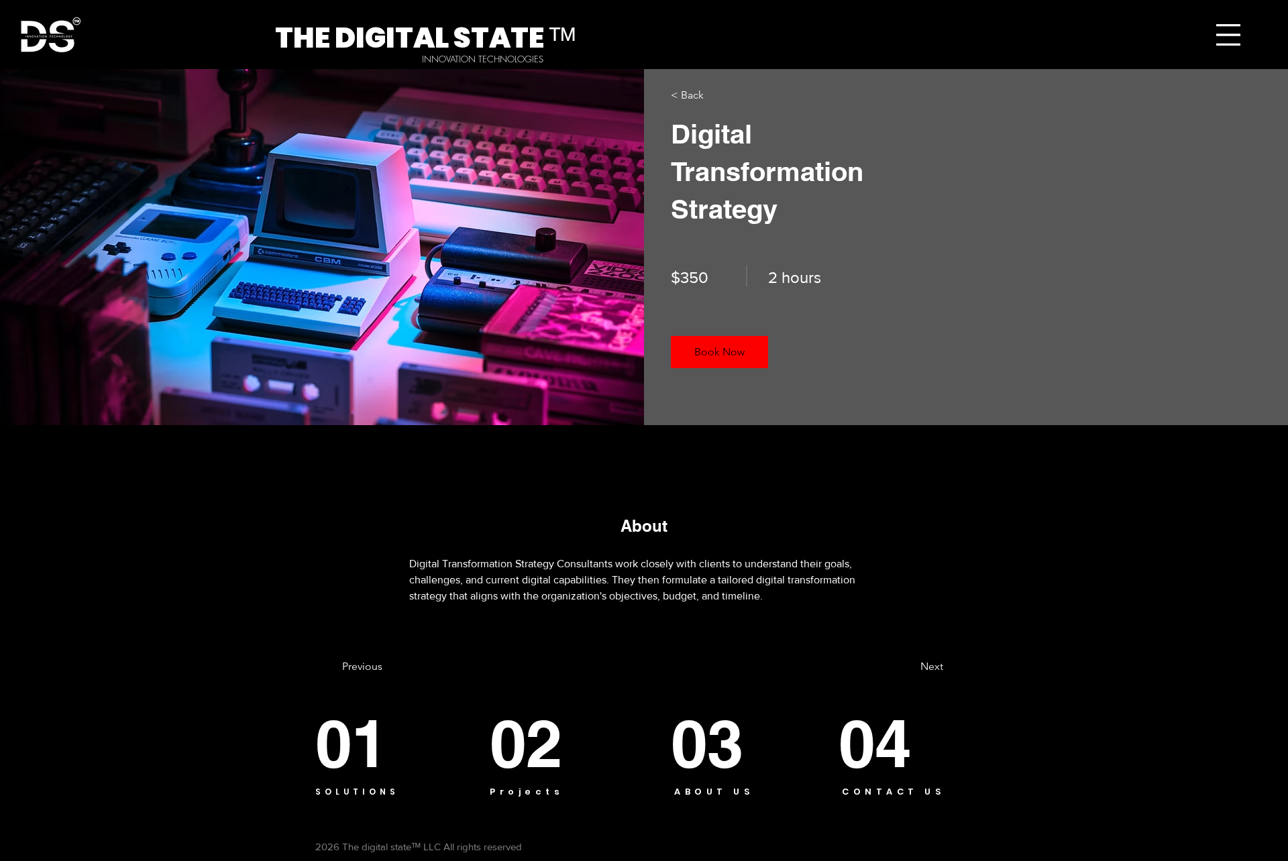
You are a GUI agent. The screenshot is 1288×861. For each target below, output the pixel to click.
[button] (1228, 35)
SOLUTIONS (357, 791)
